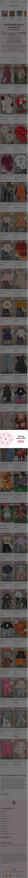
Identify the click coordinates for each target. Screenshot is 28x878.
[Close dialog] (26, 431)
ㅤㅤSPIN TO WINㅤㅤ (20, 441)
